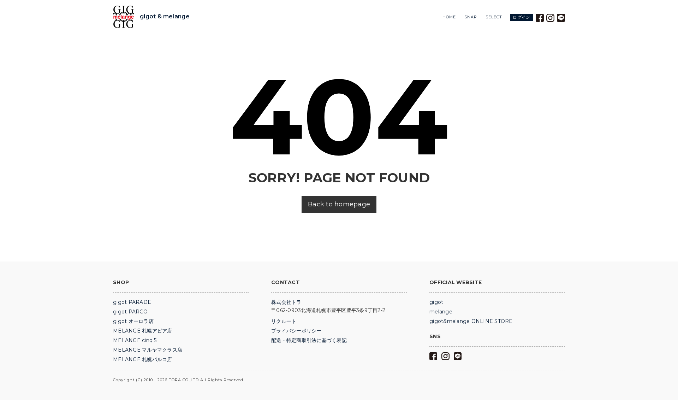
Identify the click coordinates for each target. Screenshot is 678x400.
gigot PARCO (130, 311)
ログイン (521, 17)
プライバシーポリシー (296, 331)
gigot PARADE (132, 302)
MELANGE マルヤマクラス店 (147, 350)
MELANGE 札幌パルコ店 (142, 359)
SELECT (494, 17)
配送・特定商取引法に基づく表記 (309, 340)
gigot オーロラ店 (133, 321)
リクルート (283, 321)
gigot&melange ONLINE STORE (471, 321)
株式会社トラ (286, 302)
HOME (449, 17)
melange (440, 311)
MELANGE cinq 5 (135, 340)
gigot (436, 302)
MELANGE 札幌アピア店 (142, 331)
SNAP (470, 17)
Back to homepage (339, 204)
